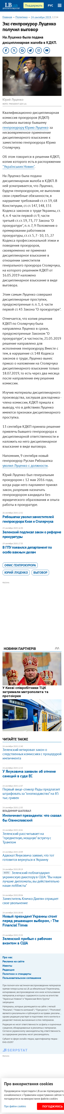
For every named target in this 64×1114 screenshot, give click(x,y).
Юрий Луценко (16, 572)
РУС (50, 5)
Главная (7, 17)
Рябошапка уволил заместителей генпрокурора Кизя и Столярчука (28, 519)
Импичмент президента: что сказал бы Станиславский (31, 817)
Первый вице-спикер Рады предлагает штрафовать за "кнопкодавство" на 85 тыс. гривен (31, 793)
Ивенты (7, 965)
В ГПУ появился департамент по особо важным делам (27, 549)
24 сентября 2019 (41, 17)
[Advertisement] (32, 609)
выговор (40, 572)
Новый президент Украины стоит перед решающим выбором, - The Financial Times (30, 921)
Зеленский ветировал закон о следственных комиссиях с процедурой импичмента (31, 753)
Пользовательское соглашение (21, 978)
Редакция (8, 969)
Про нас (7, 957)
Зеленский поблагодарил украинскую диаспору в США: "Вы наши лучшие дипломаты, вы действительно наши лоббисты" (31, 879)
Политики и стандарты (16, 974)
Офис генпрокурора (20, 565)
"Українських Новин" (18, 166)
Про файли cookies (15, 1106)
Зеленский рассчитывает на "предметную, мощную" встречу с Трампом (26, 837)
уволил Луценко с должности (25, 465)
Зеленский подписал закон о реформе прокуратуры (31, 534)
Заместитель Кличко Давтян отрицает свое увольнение (30, 900)
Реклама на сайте (13, 961)
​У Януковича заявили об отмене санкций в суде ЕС (29, 773)
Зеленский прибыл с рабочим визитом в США (27, 940)
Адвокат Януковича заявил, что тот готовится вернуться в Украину (28, 857)
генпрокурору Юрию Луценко (25, 127)
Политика (21, 17)
